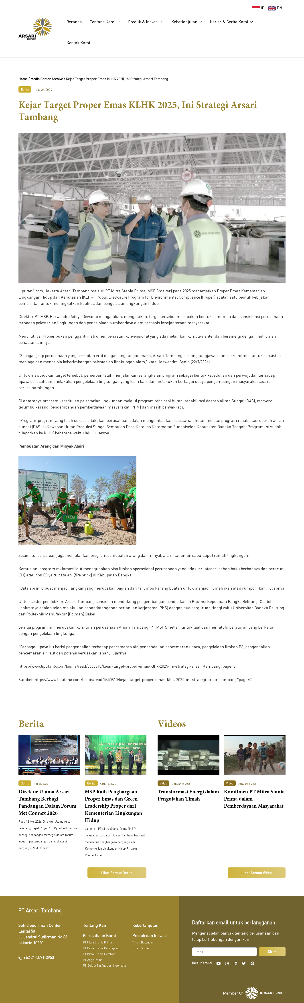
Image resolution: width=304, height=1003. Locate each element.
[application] (118, 21)
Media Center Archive (46, 79)
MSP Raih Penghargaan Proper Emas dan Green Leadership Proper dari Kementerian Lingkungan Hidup (113, 806)
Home (23, 79)
